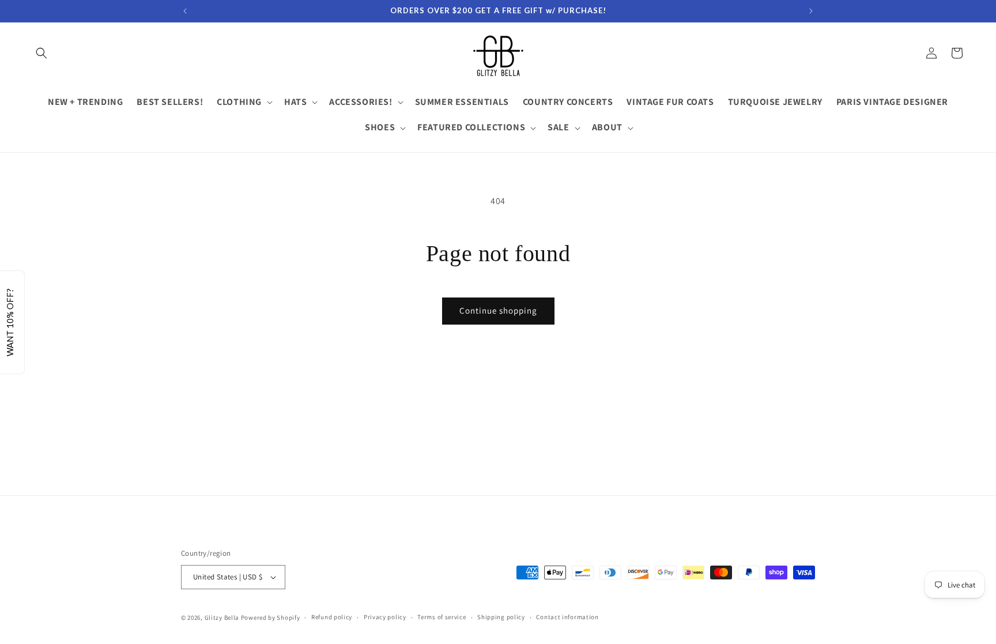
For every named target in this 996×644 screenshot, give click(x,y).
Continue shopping (498, 310)
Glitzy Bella (222, 617)
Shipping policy (501, 617)
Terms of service (441, 617)
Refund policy (331, 617)
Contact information (567, 617)
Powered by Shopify (270, 617)
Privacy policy (385, 617)
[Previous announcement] (185, 11)
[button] (41, 53)
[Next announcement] (811, 11)
